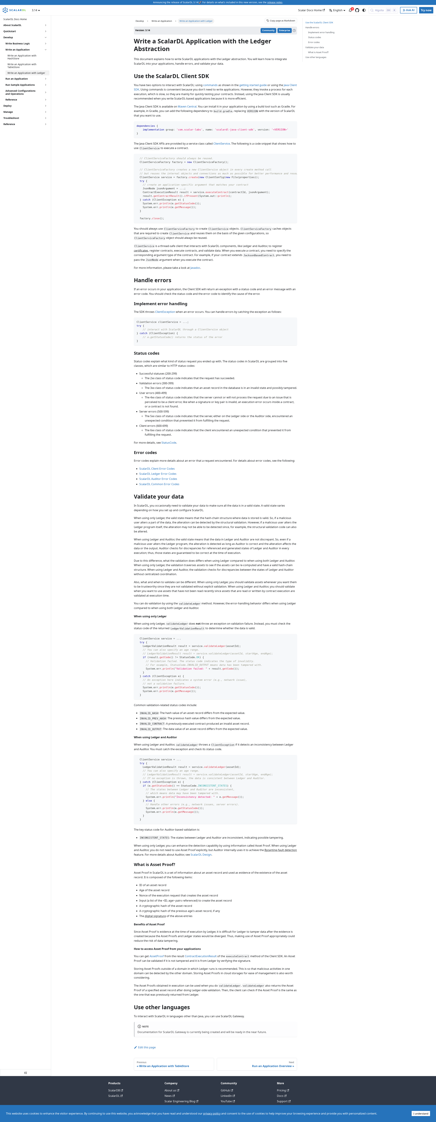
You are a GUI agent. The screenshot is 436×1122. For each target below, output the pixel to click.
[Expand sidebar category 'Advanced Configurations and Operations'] (45, 92)
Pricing (281, 1090)
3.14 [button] (34, 10)
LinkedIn (226, 1096)
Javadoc (195, 268)
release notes (274, 2)
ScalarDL (114, 1096)
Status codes (314, 37)
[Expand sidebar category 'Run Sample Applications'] (45, 85)
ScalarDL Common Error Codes (159, 484)
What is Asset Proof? (318, 52)
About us (170, 1090)
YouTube (226, 1101)
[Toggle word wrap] (287, 158)
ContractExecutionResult (201, 956)
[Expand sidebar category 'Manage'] (45, 112)
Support (282, 1101)
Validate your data (314, 47)
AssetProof (157, 956)
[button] (26, 99)
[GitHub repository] (357, 10)
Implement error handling (321, 32)
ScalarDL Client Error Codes (157, 469)
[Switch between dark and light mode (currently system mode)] (364, 10)
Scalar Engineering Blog (180, 1101)
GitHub (225, 1090)
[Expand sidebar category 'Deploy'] (45, 106)
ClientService (221, 143)
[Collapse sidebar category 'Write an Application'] (45, 49)
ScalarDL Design (201, 854)
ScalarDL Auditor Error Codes (158, 479)
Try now (426, 10)
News (168, 1096)
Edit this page (147, 1047)
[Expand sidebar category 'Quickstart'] (45, 31)
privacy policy (212, 1113)
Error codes (314, 42)
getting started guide (253, 85)
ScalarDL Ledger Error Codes (157, 474)
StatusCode (168, 442)
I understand (420, 1113)
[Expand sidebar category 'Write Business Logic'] (45, 43)
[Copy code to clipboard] (293, 125)
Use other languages (315, 57)
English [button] (337, 10)
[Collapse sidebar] (25, 1072)
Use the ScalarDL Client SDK (319, 22)
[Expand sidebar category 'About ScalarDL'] (45, 25)
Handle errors (312, 27)
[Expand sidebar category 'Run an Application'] (45, 78)
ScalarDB (114, 1090)
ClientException (165, 312)
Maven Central (187, 106)
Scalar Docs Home (310, 10)
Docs (280, 1096)
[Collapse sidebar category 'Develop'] (45, 37)
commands (210, 85)
